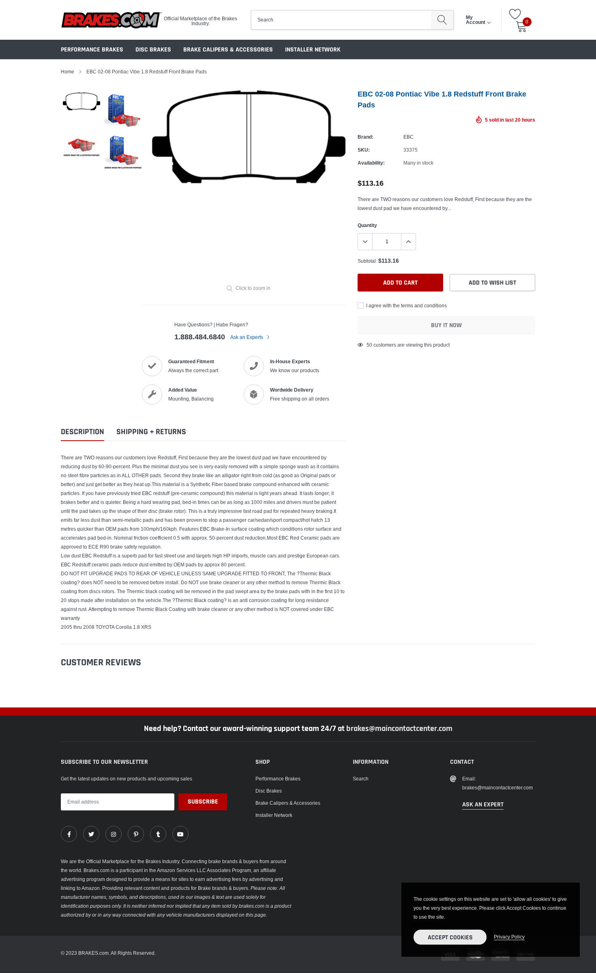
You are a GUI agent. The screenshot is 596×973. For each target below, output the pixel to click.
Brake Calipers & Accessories (228, 49)
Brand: (365, 137)
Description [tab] (82, 432)
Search (361, 779)
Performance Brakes (92, 49)
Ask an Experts (247, 337)
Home (67, 72)
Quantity (367, 225)
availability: (371, 163)
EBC (408, 137)
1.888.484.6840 (199, 336)
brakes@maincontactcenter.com (399, 728)
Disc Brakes (153, 49)
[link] (69, 834)
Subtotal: (367, 261)
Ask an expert (483, 804)
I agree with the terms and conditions (406, 305)
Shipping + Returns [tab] (151, 432)
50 (369, 345)
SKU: (364, 150)
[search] (442, 20)
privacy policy (509, 937)
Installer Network (313, 49)
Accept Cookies (450, 937)
